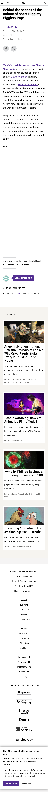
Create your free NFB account (24, 571)
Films (14, 31)
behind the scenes (20, 261)
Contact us (24, 610)
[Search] (45, 3)
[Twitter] (14, 49)
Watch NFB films (24, 576)
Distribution (24, 638)
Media (24, 615)
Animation (7, 31)
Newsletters (24, 619)
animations (7, 261)
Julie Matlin (11, 27)
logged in (18, 293)
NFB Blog (8, 3)
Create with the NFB (24, 586)
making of (12, 264)
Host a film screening (24, 591)
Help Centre (24, 605)
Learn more (27, 783)
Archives (24, 648)
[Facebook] (6, 49)
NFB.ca (24, 628)
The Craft (20, 31)
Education (24, 643)
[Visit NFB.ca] (28, 3)
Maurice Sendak (18, 76)
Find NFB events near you (24, 581)
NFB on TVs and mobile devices (24, 685)
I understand (11, 783)
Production (24, 633)
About (24, 600)
